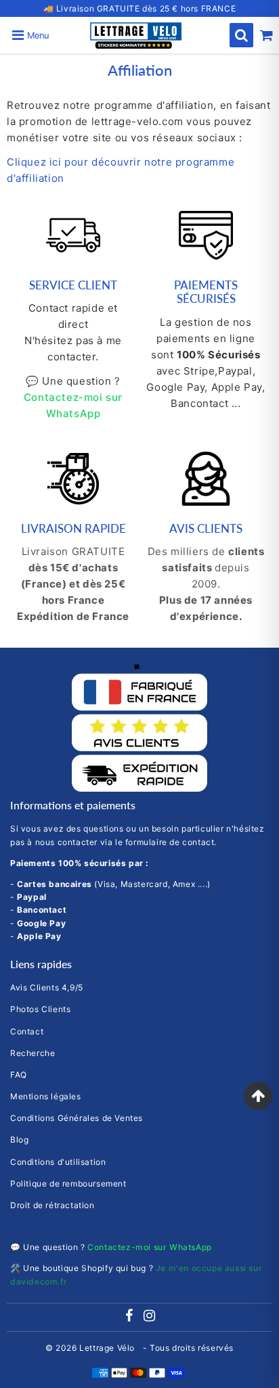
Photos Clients (40, 1009)
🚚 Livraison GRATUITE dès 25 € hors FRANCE (139, 8)
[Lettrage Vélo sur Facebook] (130, 1317)
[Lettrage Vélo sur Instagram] (149, 1317)
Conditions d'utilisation (58, 1162)
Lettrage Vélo (108, 1348)
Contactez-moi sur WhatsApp (149, 1247)
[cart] (266, 35)
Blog (19, 1139)
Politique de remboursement (68, 1183)
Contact (26, 1031)
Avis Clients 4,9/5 (46, 987)
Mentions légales (45, 1096)
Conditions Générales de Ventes (76, 1118)
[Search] (241, 35)
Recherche (32, 1053)
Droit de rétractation (52, 1205)
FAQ (18, 1075)
